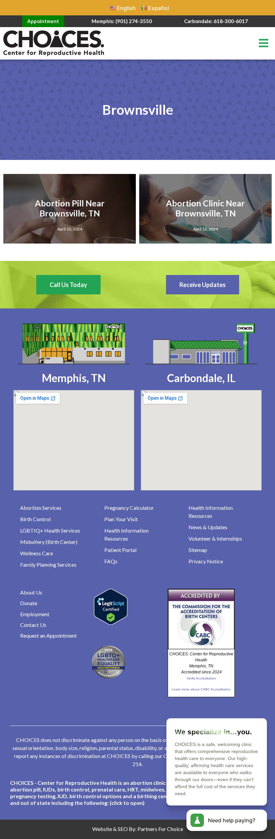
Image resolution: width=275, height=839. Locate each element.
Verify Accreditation (201, 678)
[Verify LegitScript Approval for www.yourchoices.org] (110, 623)
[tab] (137, 792)
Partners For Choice (160, 829)
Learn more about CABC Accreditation (201, 689)
